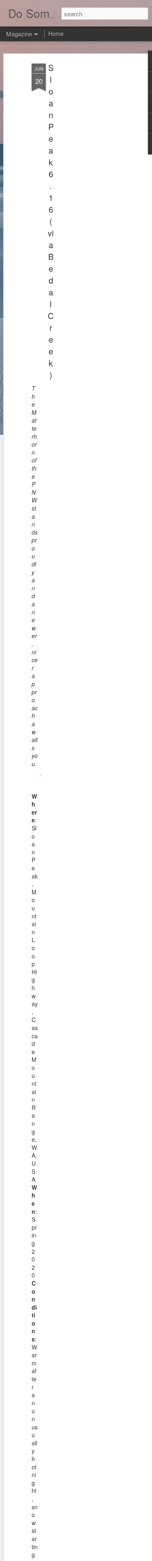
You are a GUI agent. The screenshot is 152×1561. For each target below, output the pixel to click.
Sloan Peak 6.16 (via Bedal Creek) (51, 221)
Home (56, 33)
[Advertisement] (82, 192)
